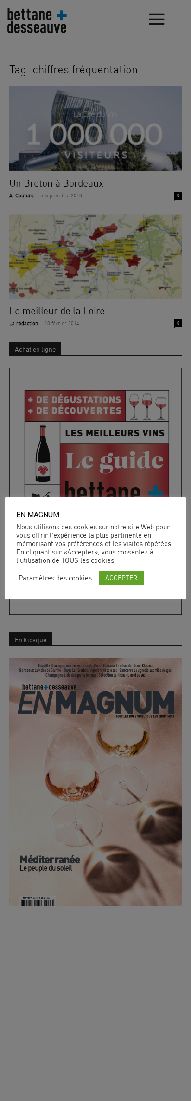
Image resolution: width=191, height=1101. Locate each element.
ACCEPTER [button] (121, 577)
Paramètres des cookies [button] (55, 578)
